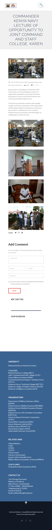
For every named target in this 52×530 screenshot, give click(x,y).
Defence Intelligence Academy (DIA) (22, 389)
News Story (19, 85)
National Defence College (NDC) (21, 373)
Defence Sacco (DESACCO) (19, 426)
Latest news (38, 82)
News (13, 85)
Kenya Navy (31, 82)
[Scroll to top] (26, 502)
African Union (13, 453)
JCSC (25, 82)
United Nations (14, 443)
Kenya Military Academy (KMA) (20, 377)
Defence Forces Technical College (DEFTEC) (25, 384)
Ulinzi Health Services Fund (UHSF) (21, 431)
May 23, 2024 (15, 82)
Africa (22, 82)
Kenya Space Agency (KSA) (19, 429)
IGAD (10, 446)
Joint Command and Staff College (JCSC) (24, 375)
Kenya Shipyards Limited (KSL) (20, 424)
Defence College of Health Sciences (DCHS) (25, 386)
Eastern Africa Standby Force (19, 457)
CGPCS (11, 450)
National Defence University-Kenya (22, 365)
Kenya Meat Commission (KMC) (20, 422)
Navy (9, 85)
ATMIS (11, 448)
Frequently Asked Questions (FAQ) (22, 467)
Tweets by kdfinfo (18, 305)
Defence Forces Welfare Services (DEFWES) (25, 406)
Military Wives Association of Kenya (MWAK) (26, 459)
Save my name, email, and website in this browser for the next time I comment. (27, 283)
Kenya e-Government (16, 455)
